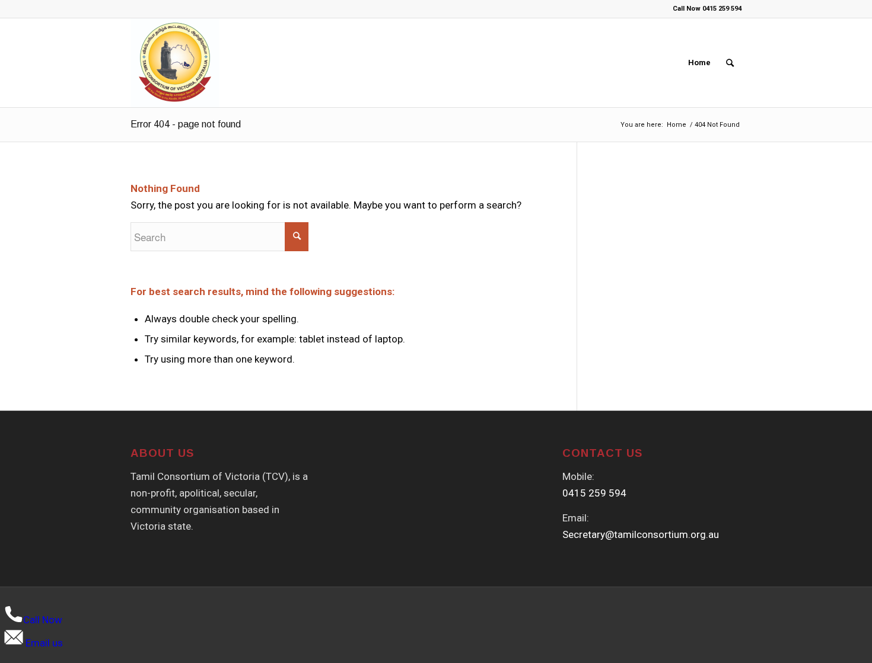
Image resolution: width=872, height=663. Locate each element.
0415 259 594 (594, 493)
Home (699, 62)
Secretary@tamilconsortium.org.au (640, 534)
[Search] (729, 62)
